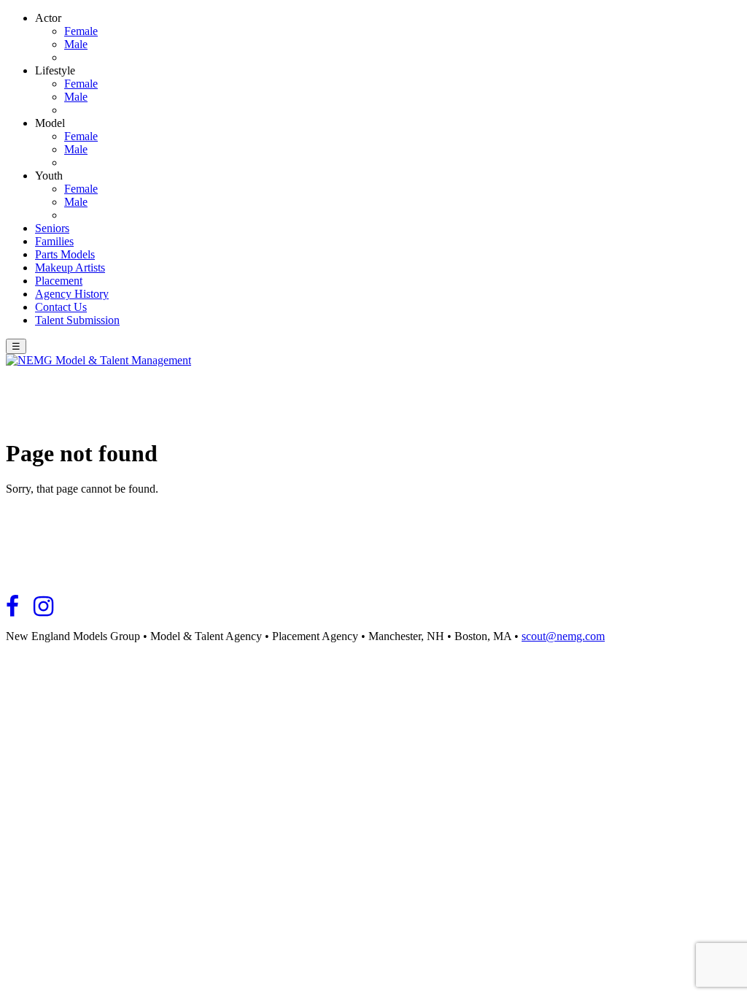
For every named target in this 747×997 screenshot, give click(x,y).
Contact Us (61, 307)
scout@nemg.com (563, 636)
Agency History (72, 294)
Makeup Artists (70, 267)
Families (54, 241)
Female (81, 31)
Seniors (52, 228)
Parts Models (65, 254)
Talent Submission (77, 320)
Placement (58, 280)
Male (76, 44)
